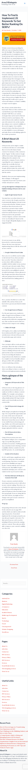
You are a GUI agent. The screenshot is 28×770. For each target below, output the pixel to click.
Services (4, 663)
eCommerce (5, 607)
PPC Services (6, 654)
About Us (4, 646)
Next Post (14, 567)
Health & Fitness (7, 612)
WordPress (5, 632)
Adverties (5, 649)
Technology (5, 621)
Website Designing (7, 629)
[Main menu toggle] (24, 3)
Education (5, 609)
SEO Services (6, 660)
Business (4, 601)
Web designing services (9, 668)
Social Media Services (8, 666)
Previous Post (14, 564)
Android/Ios (5, 598)
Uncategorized (6, 626)
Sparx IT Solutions (13, 549)
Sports (4, 618)
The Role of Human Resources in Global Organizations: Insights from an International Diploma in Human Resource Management (14, 741)
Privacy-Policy (6, 657)
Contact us (5, 652)
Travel (4, 623)
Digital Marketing (7, 604)
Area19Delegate (9, 2)
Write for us (5, 671)
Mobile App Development (9, 615)
